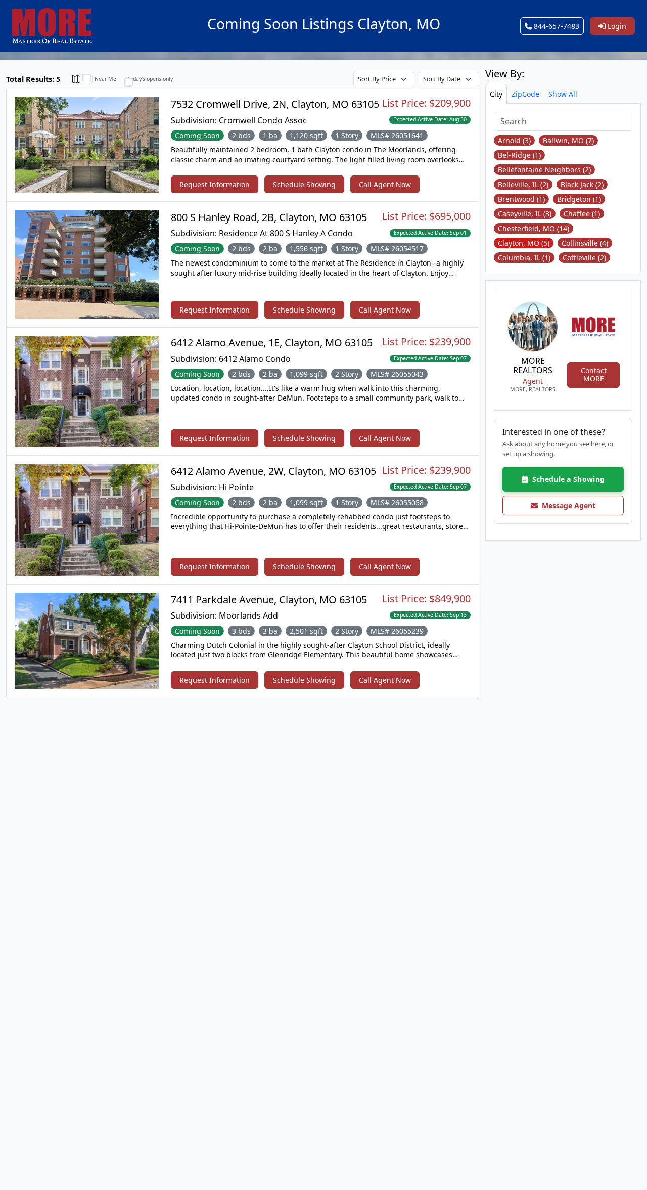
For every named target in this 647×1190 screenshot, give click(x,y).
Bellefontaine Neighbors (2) (544, 169)
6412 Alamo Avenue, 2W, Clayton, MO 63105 (273, 471)
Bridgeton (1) (579, 199)
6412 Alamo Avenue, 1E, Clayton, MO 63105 (272, 342)
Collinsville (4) (585, 243)
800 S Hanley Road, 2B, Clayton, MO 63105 (269, 217)
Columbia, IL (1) (524, 257)
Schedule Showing (304, 184)
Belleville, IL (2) (523, 184)
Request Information (214, 184)
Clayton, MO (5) (523, 243)
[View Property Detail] (87, 144)
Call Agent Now (385, 184)
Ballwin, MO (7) (568, 140)
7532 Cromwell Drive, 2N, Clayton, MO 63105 (275, 104)
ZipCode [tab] (525, 94)
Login (616, 26)
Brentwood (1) (521, 199)
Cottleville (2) (584, 257)
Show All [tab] (562, 94)
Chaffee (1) (582, 213)
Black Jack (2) (582, 184)
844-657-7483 (555, 26)
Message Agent (566, 505)
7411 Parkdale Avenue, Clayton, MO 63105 (269, 599)
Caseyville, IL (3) (524, 213)
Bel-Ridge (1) (519, 155)
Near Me (105, 78)
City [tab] (496, 94)
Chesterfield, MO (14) (533, 228)
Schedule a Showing (566, 479)
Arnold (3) (514, 140)
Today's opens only (150, 78)
